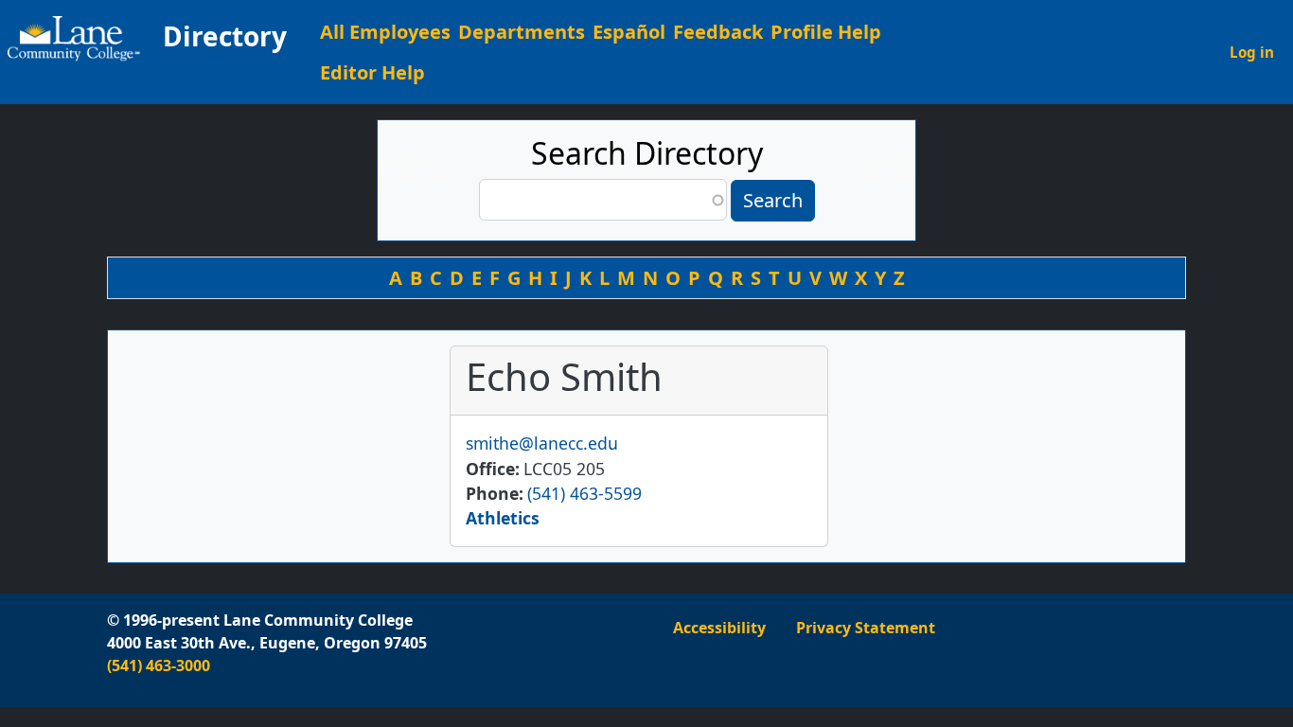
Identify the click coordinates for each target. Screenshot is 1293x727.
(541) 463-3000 (158, 665)
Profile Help (825, 31)
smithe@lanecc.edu (542, 443)
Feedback (718, 31)
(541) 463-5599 (584, 493)
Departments (521, 31)
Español (629, 31)
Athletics (503, 517)
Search (773, 200)
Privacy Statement (865, 627)
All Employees (385, 31)
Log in (1252, 52)
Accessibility (719, 627)
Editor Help (372, 72)
